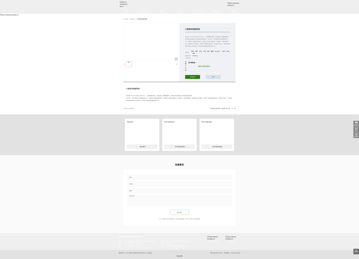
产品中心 (132, 19)
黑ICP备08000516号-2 (216, 253)
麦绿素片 (143, 146)
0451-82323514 (204, 66)
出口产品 (131, 108)
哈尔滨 (238, 253)
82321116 (169, 244)
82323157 (140, 244)
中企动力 (233, 253)
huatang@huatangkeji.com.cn (176, 246)
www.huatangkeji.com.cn (132, 246)
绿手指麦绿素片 (180, 146)
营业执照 (179, 256)
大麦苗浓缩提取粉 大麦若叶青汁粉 (220, 108)
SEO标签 (149, 253)
